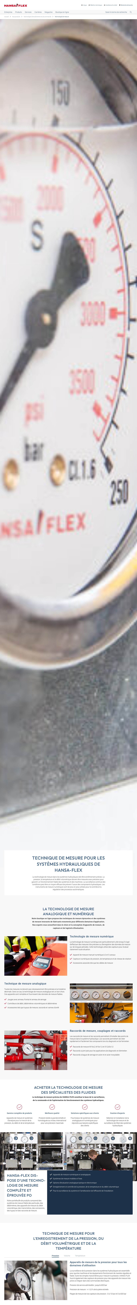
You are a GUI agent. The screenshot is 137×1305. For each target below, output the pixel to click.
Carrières (38, 12)
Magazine (48, 12)
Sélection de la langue (96, 5)
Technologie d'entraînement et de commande (37, 16)
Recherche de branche (127, 5)
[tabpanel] (68, 1280)
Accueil (6, 16)
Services (28, 12)
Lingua (85, 5)
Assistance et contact (111, 5)
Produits (18, 12)
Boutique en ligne (62, 12)
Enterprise (8, 12)
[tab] (55, 1255)
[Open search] (118, 12)
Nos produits (16, 16)
